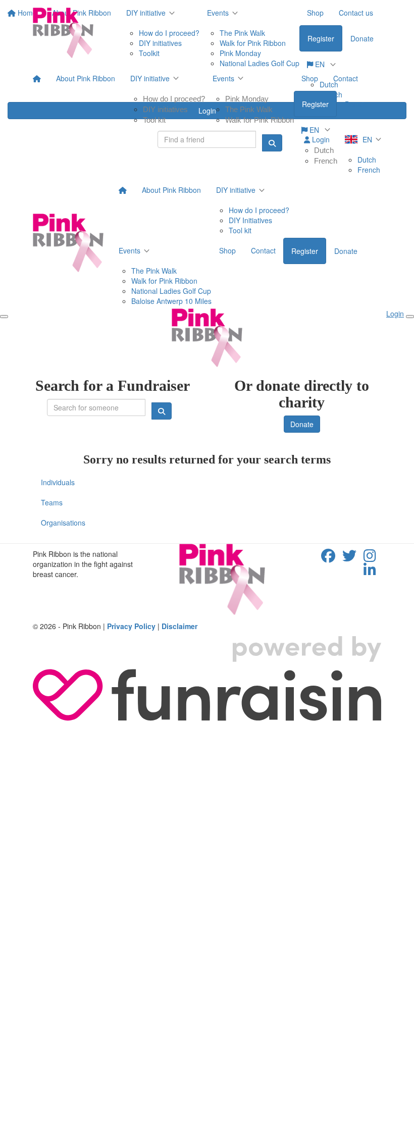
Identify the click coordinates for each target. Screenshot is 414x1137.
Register (315, 104)
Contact (345, 78)
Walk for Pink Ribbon (259, 120)
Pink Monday (247, 98)
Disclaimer (179, 626)
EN (314, 130)
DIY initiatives (165, 109)
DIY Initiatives (250, 220)
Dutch (324, 150)
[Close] (410, 316)
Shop (309, 78)
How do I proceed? (174, 98)
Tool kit (154, 120)
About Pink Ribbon (85, 78)
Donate (356, 104)
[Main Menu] (4, 316)
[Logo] (63, 33)
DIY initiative (150, 78)
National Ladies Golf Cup (171, 291)
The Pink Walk (249, 109)
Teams (52, 502)
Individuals (58, 482)
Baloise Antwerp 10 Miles (171, 301)
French (325, 161)
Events (223, 78)
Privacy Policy (131, 626)
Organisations (63, 523)
